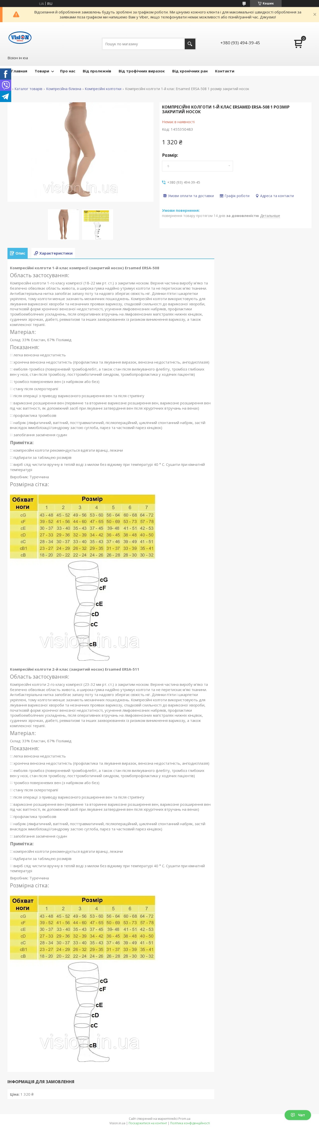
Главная (19, 70)
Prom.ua (184, 1119)
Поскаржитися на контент (148, 1123)
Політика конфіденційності (190, 1123)
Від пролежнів (97, 70)
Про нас (67, 70)
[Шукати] (190, 44)
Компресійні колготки (103, 89)
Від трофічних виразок (142, 70)
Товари (42, 70)
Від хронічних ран (190, 70)
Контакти (224, 70)
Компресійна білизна (63, 89)
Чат (301, 1115)
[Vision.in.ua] (19, 38)
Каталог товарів (28, 89)
